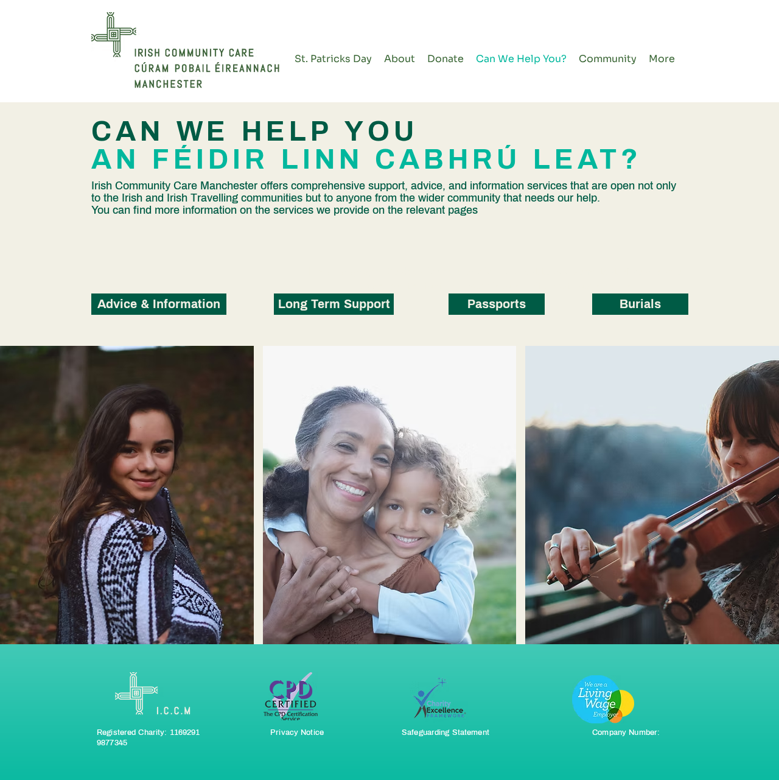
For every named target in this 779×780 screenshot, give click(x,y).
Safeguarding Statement (445, 732)
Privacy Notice (297, 732)
